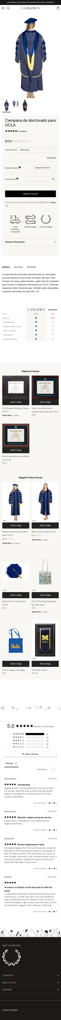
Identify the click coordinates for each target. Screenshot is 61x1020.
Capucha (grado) (11, 150)
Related (18, 267)
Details (6, 267)
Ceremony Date (10, 179)
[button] (50, 803)
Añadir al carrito (30, 193)
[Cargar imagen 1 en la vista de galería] (30, 52)
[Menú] (3, 8)
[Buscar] (9, 8)
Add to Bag (15, 402)
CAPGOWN (13, 1010)
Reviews (31, 267)
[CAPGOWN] (30, 8)
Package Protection (12, 168)
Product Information (15, 242)
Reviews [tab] (9, 763)
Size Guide (51, 158)
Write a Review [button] (32, 754)
